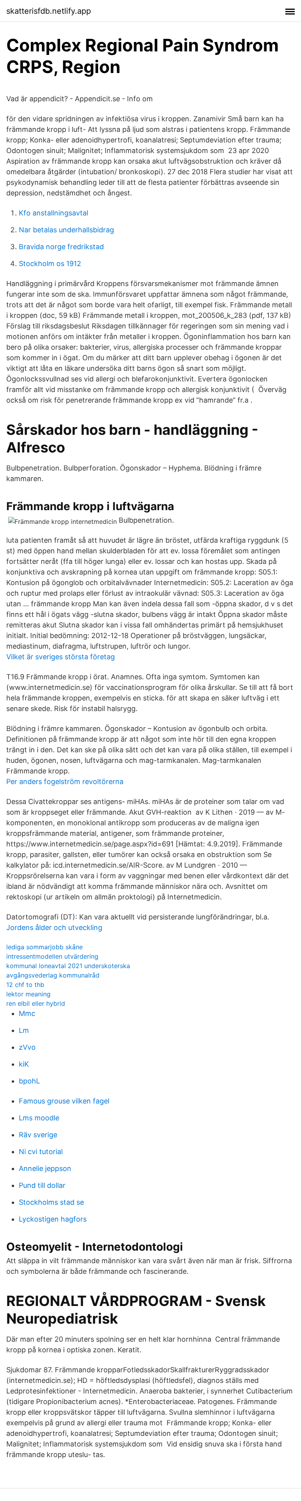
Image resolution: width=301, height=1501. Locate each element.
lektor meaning (28, 994)
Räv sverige (38, 1135)
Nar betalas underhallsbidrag (66, 230)
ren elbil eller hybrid (35, 1003)
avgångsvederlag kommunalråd (53, 975)
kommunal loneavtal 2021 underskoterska (68, 966)
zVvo (27, 1047)
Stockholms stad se (51, 1202)
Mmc (27, 1013)
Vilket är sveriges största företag (60, 657)
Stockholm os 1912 (50, 263)
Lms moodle (39, 1118)
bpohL (29, 1081)
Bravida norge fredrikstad (61, 247)
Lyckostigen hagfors (53, 1219)
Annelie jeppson (45, 1168)
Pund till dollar (42, 1185)
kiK (24, 1064)
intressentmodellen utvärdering (52, 956)
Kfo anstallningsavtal (53, 213)
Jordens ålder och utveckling (54, 927)
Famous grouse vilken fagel (64, 1101)
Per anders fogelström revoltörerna (64, 781)
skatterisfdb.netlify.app (48, 11)
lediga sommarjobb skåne (44, 947)
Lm (24, 1030)
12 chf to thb (25, 985)
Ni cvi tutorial (41, 1151)
